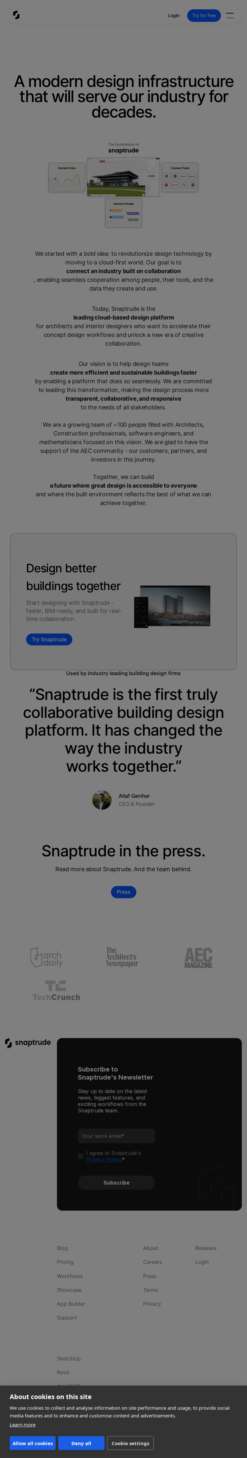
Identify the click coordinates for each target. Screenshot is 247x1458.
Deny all (81, 1443)
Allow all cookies (33, 1443)
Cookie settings (130, 1443)
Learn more (22, 1424)
